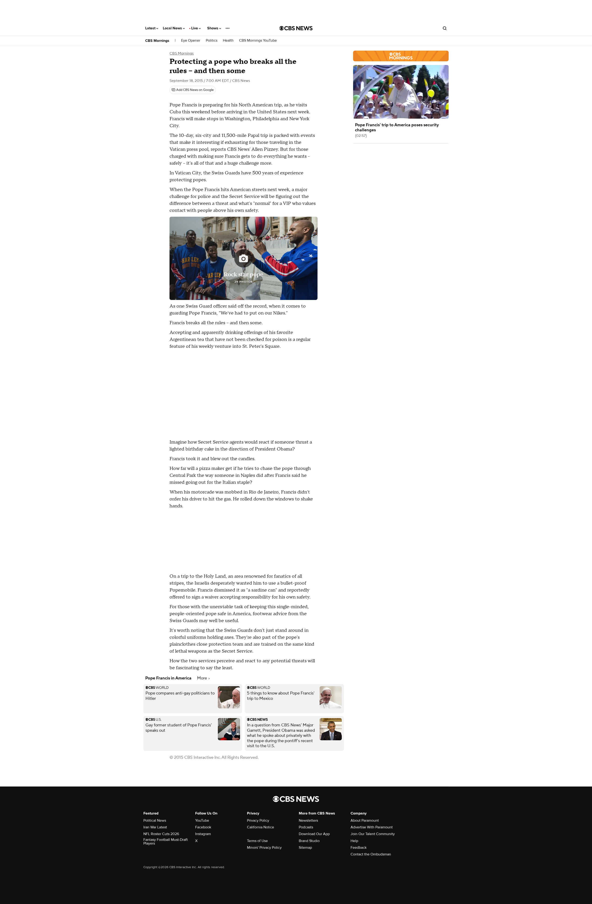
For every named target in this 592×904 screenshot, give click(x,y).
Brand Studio (309, 841)
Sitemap (305, 847)
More (202, 678)
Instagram (203, 834)
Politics (211, 40)
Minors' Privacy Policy (264, 847)
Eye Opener (190, 40)
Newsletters (308, 820)
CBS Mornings (157, 40)
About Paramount (365, 820)
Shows (213, 28)
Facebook (203, 827)
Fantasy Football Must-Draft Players (165, 841)
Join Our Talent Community (373, 834)
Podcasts (306, 827)
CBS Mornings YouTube (258, 40)
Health (228, 40)
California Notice (260, 827)
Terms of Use (257, 841)
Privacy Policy (258, 820)
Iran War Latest (155, 827)
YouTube (202, 820)
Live (195, 28)
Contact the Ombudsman (371, 854)
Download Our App (314, 834)
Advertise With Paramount (372, 827)
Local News (173, 28)
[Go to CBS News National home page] (296, 28)
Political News (154, 820)
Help (354, 841)
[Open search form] (445, 28)
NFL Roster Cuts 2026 (161, 834)
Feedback (359, 847)
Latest (150, 28)
